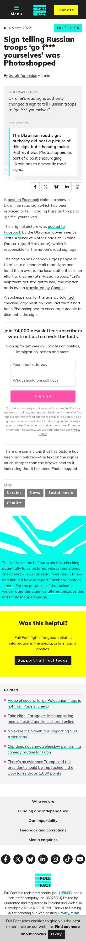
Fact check (68, 28)
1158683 (65, 893)
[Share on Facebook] (35, 186)
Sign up (43, 396)
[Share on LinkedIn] (67, 186)
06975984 (53, 898)
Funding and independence (43, 811)
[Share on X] (45, 186)
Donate (66, 10)
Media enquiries (43, 840)
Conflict (14, 503)
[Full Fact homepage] (39, 10)
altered (54, 592)
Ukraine (14, 493)
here (10, 586)
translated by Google (45, 288)
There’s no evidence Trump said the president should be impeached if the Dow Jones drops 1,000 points (40, 767)
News (35, 493)
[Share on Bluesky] (56, 186)
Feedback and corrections (43, 830)
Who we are (43, 802)
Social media (61, 493)
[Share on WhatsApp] (77, 186)
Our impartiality (43, 821)
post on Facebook (23, 200)
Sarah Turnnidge (23, 76)
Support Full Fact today (43, 661)
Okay (56, 934)
